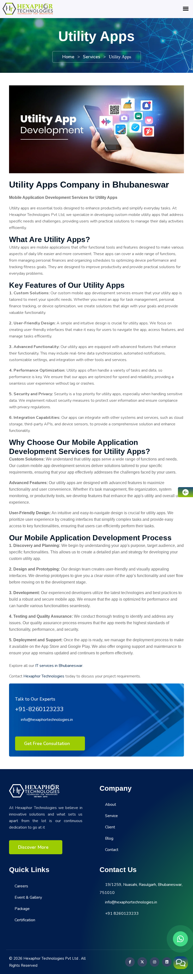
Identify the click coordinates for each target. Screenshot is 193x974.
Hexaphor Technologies (43, 676)
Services (91, 57)
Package (22, 908)
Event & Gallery (28, 897)
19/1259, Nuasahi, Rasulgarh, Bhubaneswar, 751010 (141, 888)
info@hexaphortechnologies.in (47, 719)
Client (110, 827)
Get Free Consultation (47, 743)
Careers (21, 886)
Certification (25, 920)
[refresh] (180, 962)
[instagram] (153, 962)
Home (68, 57)
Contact (111, 849)
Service (111, 816)
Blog (109, 838)
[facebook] (129, 962)
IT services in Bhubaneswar (58, 665)
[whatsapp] (180, 938)
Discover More (33, 847)
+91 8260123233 (122, 913)
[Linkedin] (166, 962)
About (110, 804)
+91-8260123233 (39, 709)
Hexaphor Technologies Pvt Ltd (50, 958)
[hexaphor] (34, 790)
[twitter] (141, 962)
